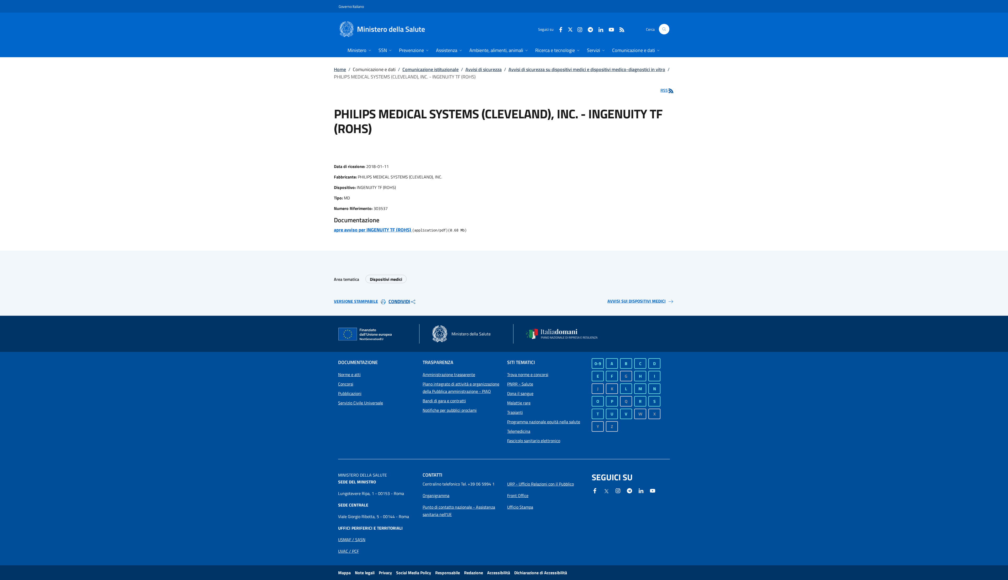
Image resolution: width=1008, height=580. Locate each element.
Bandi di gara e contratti (444, 401)
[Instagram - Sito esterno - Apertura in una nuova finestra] (578, 29)
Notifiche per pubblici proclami (450, 410)
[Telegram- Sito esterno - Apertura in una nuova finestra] (588, 29)
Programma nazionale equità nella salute (543, 422)
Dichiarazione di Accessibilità (540, 573)
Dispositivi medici (386, 279)
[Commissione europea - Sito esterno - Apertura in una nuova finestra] (365, 334)
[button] (664, 29)
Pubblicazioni (349, 393)
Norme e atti (349, 374)
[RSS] (620, 29)
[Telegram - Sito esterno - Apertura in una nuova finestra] (629, 490)
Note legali (365, 573)
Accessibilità (498, 573)
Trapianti (515, 412)
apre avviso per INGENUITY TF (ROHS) (373, 229)
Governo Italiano (351, 6)
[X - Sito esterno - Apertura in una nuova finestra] (570, 29)
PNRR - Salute (520, 384)
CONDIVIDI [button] (399, 301)
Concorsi (345, 384)
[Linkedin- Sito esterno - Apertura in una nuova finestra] (641, 490)
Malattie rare (519, 403)
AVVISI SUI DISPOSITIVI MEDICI (636, 301)
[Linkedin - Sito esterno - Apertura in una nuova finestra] (599, 29)
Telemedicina (518, 431)
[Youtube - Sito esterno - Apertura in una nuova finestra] (609, 29)
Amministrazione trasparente (449, 374)
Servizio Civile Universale (360, 403)
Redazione (473, 573)
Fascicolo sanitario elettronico (533, 440)
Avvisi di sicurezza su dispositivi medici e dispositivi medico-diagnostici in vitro (586, 69)
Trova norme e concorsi (527, 374)
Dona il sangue (520, 393)
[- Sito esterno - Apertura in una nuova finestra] (652, 490)
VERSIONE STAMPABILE (356, 301)
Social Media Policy (413, 573)
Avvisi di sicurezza (483, 69)
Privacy (385, 573)
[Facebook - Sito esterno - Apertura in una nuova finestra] (558, 29)
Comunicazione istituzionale (430, 69)
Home (340, 69)
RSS (664, 90)
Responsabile (447, 573)
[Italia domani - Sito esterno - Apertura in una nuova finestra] (565, 334)
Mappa (344, 573)
